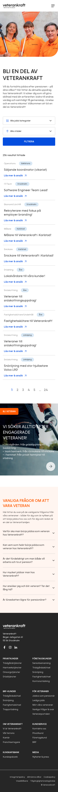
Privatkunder (10, 658)
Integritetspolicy (17, 777)
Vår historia (8, 733)
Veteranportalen (41, 714)
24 (46, 390)
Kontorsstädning (41, 681)
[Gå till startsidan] (14, 6)
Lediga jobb (38, 700)
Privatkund (37, 733)
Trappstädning (10, 709)
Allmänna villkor (34, 777)
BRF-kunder (9, 691)
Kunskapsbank (10, 757)
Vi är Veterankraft (12, 728)
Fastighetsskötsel (41, 676)
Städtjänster (9, 676)
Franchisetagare (11, 742)
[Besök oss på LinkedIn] (15, 647)
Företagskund (39, 737)
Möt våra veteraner (42, 705)
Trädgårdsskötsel (41, 667)
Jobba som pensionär (43, 696)
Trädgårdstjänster (12, 663)
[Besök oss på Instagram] (10, 647)
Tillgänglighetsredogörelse (42, 781)
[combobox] (29, 121)
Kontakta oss (39, 728)
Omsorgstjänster (11, 672)
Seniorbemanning (41, 663)
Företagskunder (42, 658)
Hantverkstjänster (12, 667)
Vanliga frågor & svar (43, 709)
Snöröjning (37, 672)
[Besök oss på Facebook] (4, 647)
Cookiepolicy (49, 777)
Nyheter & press (40, 757)
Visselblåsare (22, 781)
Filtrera (29, 141)
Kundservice (39, 724)
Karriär (6, 737)
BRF (34, 742)
